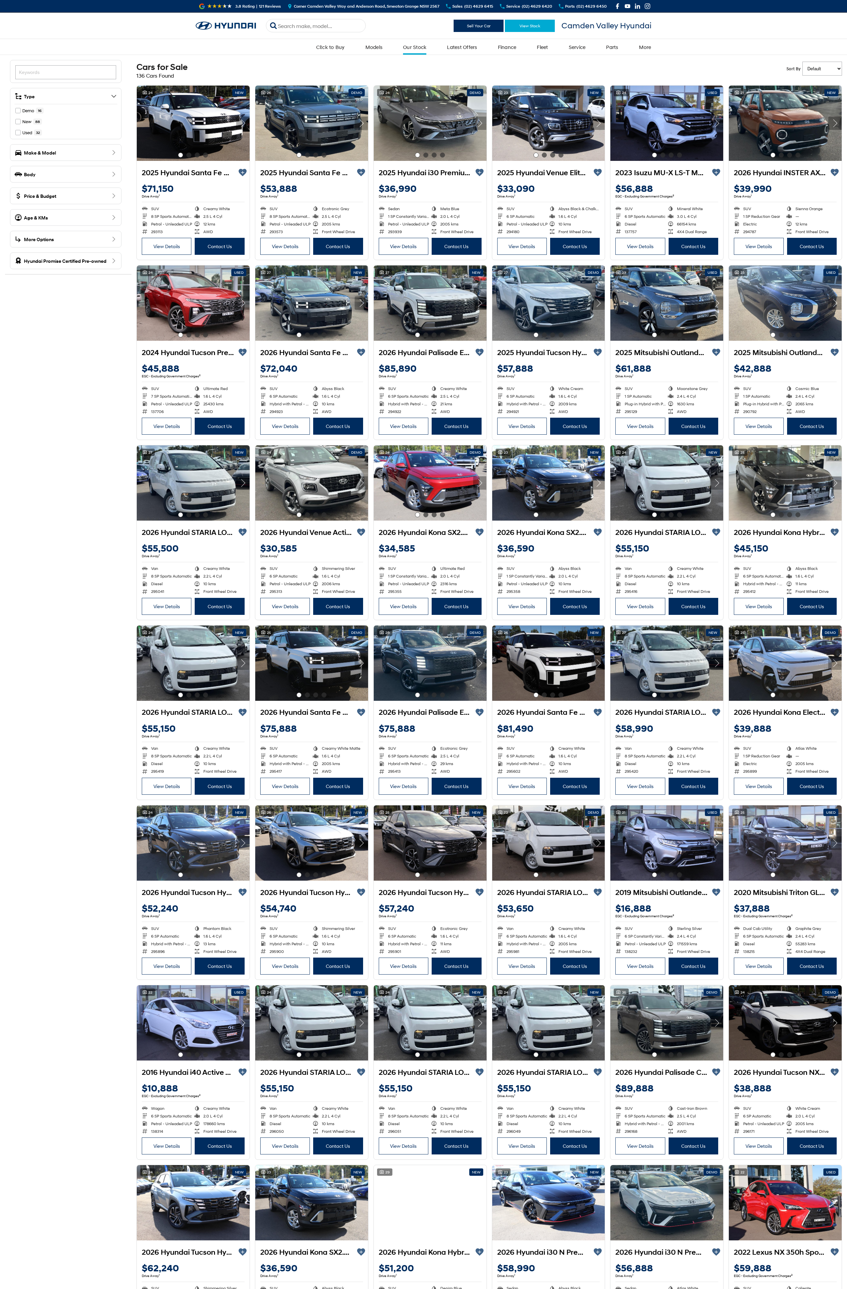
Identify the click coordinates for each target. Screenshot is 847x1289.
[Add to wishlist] (243, 173)
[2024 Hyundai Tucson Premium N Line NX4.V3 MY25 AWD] (193, 303)
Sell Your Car (479, 25)
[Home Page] (226, 26)
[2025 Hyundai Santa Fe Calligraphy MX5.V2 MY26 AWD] (193, 123)
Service (577, 47)
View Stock (530, 25)
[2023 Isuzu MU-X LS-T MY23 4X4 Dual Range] (666, 123)
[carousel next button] (243, 123)
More (645, 47)
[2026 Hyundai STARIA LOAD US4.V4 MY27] (193, 483)
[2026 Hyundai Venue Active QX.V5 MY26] (311, 483)
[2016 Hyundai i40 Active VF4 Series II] (193, 1023)
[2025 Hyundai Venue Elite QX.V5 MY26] (548, 123)
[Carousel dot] (180, 155)
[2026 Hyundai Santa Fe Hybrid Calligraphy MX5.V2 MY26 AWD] (311, 663)
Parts (612, 47)
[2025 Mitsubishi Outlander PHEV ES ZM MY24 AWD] (785, 303)
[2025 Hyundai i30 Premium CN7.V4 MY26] (430, 123)
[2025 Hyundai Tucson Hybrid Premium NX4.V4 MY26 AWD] (548, 303)
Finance (507, 47)
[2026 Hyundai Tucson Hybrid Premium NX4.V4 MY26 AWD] (193, 1202)
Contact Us (220, 246)
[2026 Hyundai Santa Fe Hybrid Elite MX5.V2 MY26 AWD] (311, 303)
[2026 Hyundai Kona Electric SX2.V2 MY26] (785, 663)
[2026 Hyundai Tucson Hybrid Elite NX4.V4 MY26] (193, 843)
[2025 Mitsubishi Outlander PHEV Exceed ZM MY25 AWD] (666, 303)
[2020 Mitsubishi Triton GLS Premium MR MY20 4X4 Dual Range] (785, 843)
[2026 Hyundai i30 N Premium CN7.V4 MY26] (548, 1202)
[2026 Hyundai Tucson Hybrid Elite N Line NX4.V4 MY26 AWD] (430, 843)
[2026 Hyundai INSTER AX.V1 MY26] (785, 123)
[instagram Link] (647, 6)
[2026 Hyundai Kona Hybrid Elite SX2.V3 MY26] (785, 483)
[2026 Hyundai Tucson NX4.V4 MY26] (785, 1023)
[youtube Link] (627, 6)
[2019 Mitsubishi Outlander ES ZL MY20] (666, 843)
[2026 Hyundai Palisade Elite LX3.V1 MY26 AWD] (430, 303)
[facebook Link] (617, 6)
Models (374, 47)
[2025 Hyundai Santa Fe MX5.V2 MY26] (311, 123)
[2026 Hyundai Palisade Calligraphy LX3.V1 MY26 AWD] (666, 1023)
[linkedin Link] (637, 6)
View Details (166, 246)
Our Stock (414, 47)
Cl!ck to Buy (330, 47)
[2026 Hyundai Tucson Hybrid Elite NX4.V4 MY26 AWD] (311, 843)
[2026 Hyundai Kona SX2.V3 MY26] (430, 483)
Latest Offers (462, 47)
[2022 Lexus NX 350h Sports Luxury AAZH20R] (785, 1202)
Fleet (542, 47)
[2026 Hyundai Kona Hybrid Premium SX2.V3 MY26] (430, 1202)
